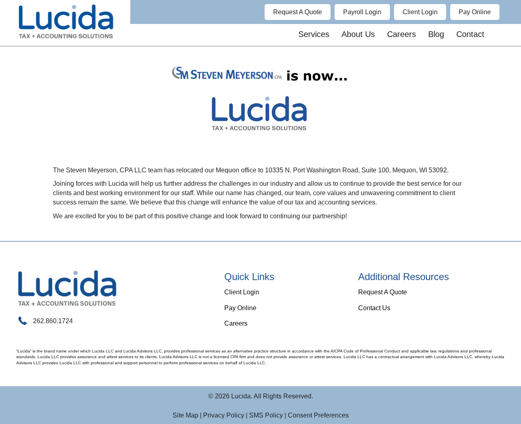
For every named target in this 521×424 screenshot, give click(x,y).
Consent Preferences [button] (318, 415)
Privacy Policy (223, 415)
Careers (235, 323)
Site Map (185, 415)
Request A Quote (382, 292)
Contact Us (374, 307)
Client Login (241, 292)
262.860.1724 (53, 320)
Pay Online (240, 307)
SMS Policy (266, 415)
